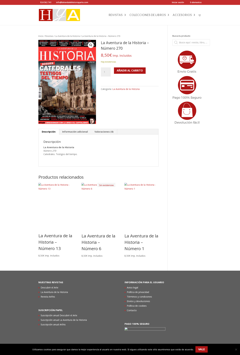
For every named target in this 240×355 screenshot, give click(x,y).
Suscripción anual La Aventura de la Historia (64, 319)
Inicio (40, 36)
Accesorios (182, 15)
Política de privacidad (138, 292)
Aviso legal (132, 287)
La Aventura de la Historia (67, 36)
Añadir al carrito (130, 70)
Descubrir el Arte (49, 287)
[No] (236, 349)
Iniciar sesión (178, 2)
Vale (201, 349)
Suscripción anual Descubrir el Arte (59, 315)
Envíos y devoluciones (138, 301)
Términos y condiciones (139, 296)
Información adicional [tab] (75, 131)
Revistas (116, 15)
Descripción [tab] (49, 131)
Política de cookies (137, 305)
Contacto (132, 310)
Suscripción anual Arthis (53, 324)
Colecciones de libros (147, 15)
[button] (91, 45)
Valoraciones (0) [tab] (104, 131)
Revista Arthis (48, 296)
